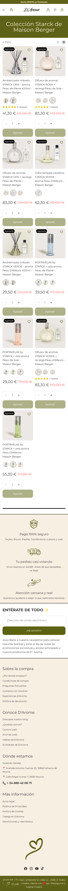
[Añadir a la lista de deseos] (29, 50)
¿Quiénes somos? (12, 724)
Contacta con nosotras (15, 691)
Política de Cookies (13, 811)
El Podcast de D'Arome (15, 744)
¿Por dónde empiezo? (15, 675)
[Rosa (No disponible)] (52, 100)
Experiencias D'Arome (15, 696)
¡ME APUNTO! (34, 630)
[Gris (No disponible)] (13, 100)
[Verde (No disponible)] (6, 100)
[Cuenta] (48, 9)
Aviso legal (9, 801)
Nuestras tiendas (12, 763)
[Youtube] (37, 868)
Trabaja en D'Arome (13, 816)
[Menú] (3, 10)
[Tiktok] (42, 868)
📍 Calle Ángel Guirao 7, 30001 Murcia (23, 776)
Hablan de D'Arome (13, 739)
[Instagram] (31, 868)
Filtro (8, 42)
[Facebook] (26, 868)
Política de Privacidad (15, 806)
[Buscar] (11, 9)
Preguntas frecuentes (14, 685)
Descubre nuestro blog (15, 719)
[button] (55, 9)
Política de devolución (15, 701)
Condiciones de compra (16, 680)
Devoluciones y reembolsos (18, 821)
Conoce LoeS (10, 729)
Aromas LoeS (10, 734)
